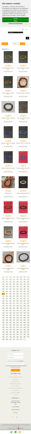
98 (10, 305)
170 (10, 327)
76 (17, 298)
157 (21, 322)
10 (10, 279)
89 (6, 303)
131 (14, 315)
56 (3, 293)
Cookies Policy (14, 392)
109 (21, 308)
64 (3, 296)
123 (14, 312)
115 (14, 310)
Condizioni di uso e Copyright (15, 388)
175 (28, 327)
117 (21, 310)
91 (13, 303)
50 (10, 291)
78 (24, 298)
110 (24, 308)
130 (10, 315)
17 (6, 281)
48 (3, 291)
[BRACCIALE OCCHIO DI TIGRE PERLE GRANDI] (23, 82)
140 (17, 317)
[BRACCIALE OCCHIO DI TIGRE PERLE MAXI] (8, 107)
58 (10, 293)
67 (13, 296)
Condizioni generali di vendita (15, 377)
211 (14, 339)
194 (10, 334)
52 (17, 291)
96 (3, 305)
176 (3, 329)
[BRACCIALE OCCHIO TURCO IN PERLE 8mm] (8, 157)
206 (24, 336)
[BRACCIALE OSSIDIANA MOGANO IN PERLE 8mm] (8, 232)
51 (13, 291)
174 (24, 327)
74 (10, 298)
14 (24, 279)
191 (28, 332)
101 (21, 305)
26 (10, 284)
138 (10, 317)
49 (6, 291)
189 (21, 332)
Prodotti (5, 49)
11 (13, 279)
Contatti (15, 395)
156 (17, 322)
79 (28, 298)
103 (28, 305)
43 (13, 289)
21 (21, 281)
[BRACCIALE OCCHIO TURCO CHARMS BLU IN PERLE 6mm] (8, 132)
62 (24, 293)
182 (24, 329)
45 (21, 289)
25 (6, 284)
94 (24, 303)
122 (10, 312)
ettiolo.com (21, 428)
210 (10, 339)
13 (21, 279)
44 (17, 289)
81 (6, 300)
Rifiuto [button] (15, 21)
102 (24, 305)
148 (17, 320)
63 (28, 293)
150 (24, 320)
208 (3, 339)
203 (14, 336)
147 (14, 320)
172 (17, 327)
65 (6, 296)
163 (14, 324)
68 (17, 296)
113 (7, 310)
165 (21, 324)
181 (21, 329)
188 (17, 332)
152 (3, 322)
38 (24, 286)
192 (3, 334)
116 (17, 310)
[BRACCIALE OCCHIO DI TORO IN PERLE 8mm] (23, 107)
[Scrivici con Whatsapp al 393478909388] (11, 432)
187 (14, 332)
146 (10, 320)
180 (17, 329)
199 (28, 334)
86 (24, 300)
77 (21, 298)
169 (7, 327)
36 (17, 286)
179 (14, 329)
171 (14, 327)
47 (28, 289)
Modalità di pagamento (15, 383)
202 (10, 336)
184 (3, 332)
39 (28, 286)
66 (10, 296)
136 (3, 317)
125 (21, 312)
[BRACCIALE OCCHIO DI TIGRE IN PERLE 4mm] (8, 57)
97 (6, 305)
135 (28, 315)
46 (24, 289)
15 (28, 279)
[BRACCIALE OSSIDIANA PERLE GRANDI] (8, 257)
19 (13, 281)
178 (10, 329)
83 (13, 300)
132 (17, 315)
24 (3, 284)
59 (13, 293)
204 (17, 336)
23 (28, 281)
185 (7, 332)
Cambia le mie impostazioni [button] (15, 23)
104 (3, 308)
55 (28, 291)
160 (3, 324)
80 (3, 300)
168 (3, 327)
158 (24, 322)
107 (14, 308)
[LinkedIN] (17, 417)
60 (17, 293)
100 (17, 305)
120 (3, 312)
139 (14, 317)
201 (7, 336)
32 (3, 286)
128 (3, 315)
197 (21, 334)
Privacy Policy (15, 390)
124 (17, 312)
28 (17, 284)
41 (6, 289)
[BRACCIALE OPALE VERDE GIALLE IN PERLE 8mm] (23, 182)
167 (28, 324)
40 (3, 289)
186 (10, 332)
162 (10, 324)
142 (24, 317)
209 (7, 339)
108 (17, 308)
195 (14, 334)
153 (7, 322)
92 (17, 303)
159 (28, 322)
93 (21, 303)
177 (7, 329)
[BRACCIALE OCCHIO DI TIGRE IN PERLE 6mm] (23, 57)
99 (13, 305)
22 (24, 281)
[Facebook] (13, 417)
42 (10, 289)
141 (21, 317)
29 (21, 284)
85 (21, 300)
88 (3, 303)
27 (13, 284)
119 (28, 310)
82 (10, 300)
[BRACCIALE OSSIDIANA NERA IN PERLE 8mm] (23, 232)
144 (3, 320)
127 (28, 312)
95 (28, 303)
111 (28, 308)
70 (24, 296)
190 (24, 332)
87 (28, 300)
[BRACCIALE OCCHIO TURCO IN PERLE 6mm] (23, 132)
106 (10, 308)
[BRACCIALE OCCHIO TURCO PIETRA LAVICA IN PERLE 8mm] (23, 157)
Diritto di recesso (15, 381)
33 (6, 286)
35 (13, 286)
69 (21, 296)
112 (3, 310)
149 (21, 320)
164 (17, 324)
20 (17, 281)
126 (24, 312)
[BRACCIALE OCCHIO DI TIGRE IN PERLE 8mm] (8, 82)
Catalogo (4, 43)
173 (21, 327)
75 (13, 298)
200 (3, 336)
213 (21, 339)
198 (24, 334)
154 (10, 322)
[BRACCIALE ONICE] (8, 182)
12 (17, 279)
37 (21, 286)
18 (10, 281)
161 (7, 324)
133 (21, 315)
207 (28, 336)
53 (21, 291)
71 (28, 296)
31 (28, 284)
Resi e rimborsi (15, 386)
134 (24, 315)
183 (28, 329)
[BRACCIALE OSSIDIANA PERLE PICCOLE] (23, 257)
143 (28, 317)
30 (24, 284)
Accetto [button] (16, 18)
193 (7, 334)
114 (10, 310)
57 (6, 293)
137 (7, 317)
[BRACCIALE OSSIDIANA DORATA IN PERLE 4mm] (8, 207)
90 (10, 303)
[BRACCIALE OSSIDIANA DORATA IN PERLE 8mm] (23, 207)
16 (3, 281)
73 (6, 298)
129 (7, 315)
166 (24, 324)
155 (14, 322)
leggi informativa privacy (16, 367)
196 (17, 334)
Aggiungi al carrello (8, 71)
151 (28, 320)
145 (7, 320)
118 (24, 310)
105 (7, 308)
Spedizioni (15, 379)
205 (21, 336)
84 (17, 300)
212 (17, 339)
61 (21, 293)
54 (24, 291)
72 (3, 298)
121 (7, 312)
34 (10, 286)
